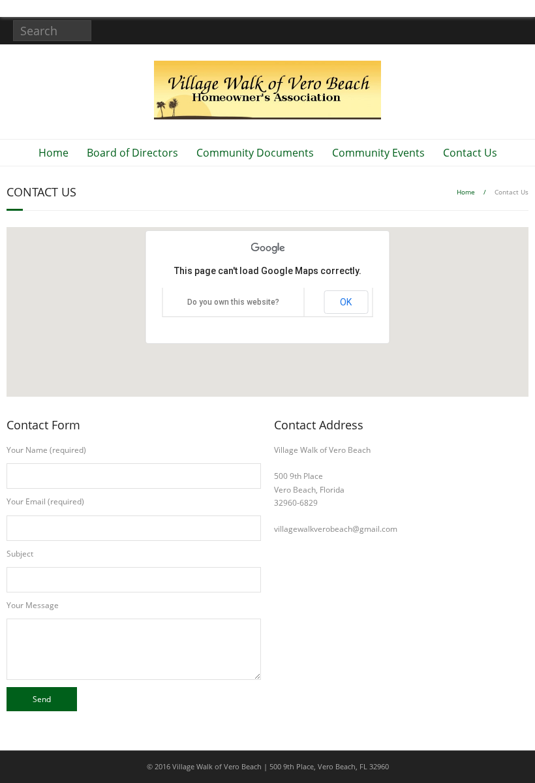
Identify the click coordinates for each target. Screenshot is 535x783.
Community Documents (255, 153)
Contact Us (470, 153)
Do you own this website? (233, 302)
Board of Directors (132, 153)
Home (53, 153)
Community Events (378, 153)
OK (346, 302)
